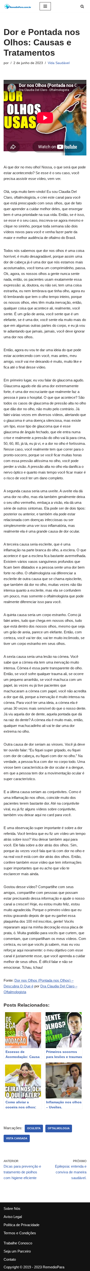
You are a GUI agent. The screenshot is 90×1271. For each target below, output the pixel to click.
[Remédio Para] (18, 6)
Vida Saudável (59, 63)
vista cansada (16, 1138)
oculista (34, 1128)
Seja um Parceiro (17, 1251)
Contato (10, 1259)
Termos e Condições (20, 1233)
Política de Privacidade (21, 1225)
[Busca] (82, 6)
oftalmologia (59, 1128)
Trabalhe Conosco (18, 1243)
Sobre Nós (12, 1208)
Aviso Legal (13, 1217)
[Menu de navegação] (45, 6)
